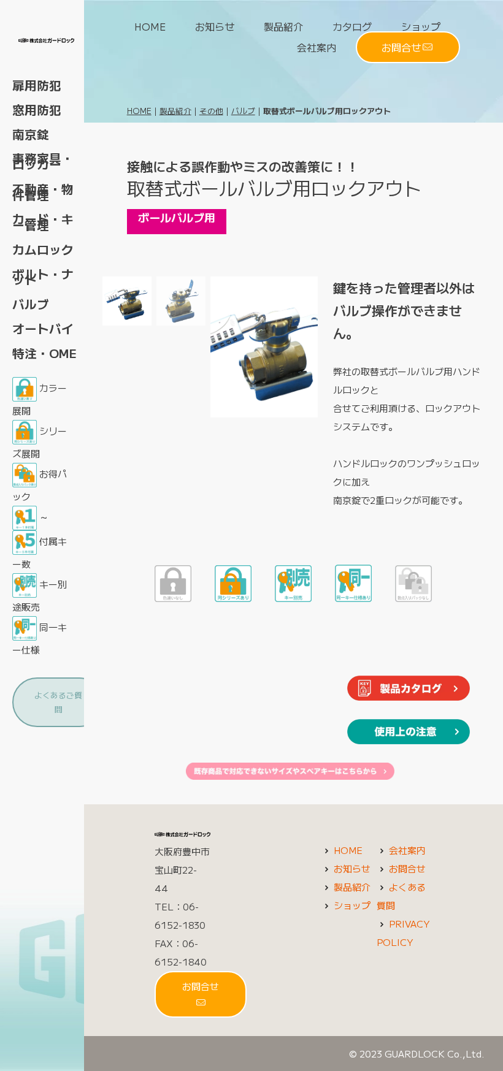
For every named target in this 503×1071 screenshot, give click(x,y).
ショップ (420, 26)
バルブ (243, 110)
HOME (150, 26)
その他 (211, 110)
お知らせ (214, 26)
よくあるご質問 (58, 702)
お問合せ (401, 47)
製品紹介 (283, 26)
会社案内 (316, 47)
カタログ (352, 26)
